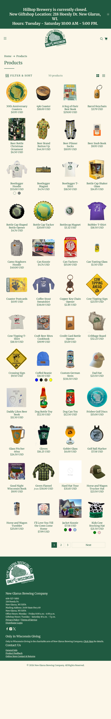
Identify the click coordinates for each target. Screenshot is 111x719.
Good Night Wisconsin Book (16, 487)
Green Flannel (43, 485)
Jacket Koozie (70, 522)
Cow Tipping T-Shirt (17, 337)
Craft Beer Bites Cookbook (43, 337)
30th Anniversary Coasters (16, 108)
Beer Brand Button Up (43, 145)
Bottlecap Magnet (70, 224)
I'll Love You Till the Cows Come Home (43, 525)
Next (88, 545)
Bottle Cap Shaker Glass (97, 185)
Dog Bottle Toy (43, 411)
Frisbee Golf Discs (97, 411)
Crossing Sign (17, 373)
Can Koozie (43, 261)
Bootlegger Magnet (43, 185)
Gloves (44, 448)
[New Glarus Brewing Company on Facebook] (7, 629)
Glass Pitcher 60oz (17, 450)
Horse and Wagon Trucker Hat (97, 487)
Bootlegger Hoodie (16, 185)
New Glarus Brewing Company (49, 665)
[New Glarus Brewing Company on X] (14, 629)
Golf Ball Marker (97, 448)
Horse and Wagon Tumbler (17, 524)
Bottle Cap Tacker (43, 224)
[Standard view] (98, 76)
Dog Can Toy (70, 411)
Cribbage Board (97, 335)
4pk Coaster (44, 106)
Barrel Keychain (97, 106)
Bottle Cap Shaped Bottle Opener (16, 226)
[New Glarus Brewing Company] (55, 39)
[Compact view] (104, 76)
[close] (108, 14)
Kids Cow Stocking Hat (97, 524)
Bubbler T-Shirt (97, 224)
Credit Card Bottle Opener (70, 337)
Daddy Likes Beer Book (17, 413)
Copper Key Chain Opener (70, 300)
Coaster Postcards (16, 298)
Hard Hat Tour (70, 485)
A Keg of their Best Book (70, 108)
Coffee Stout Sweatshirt (43, 300)
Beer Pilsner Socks (70, 145)
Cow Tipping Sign (97, 298)
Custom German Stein (70, 374)
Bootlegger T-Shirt (70, 185)
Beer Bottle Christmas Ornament (16, 146)
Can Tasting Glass (97, 261)
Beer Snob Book (97, 143)
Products (21, 56)
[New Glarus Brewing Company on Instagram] (10, 629)
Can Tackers (70, 261)
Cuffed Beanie (44, 373)
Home (7, 56)
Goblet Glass (70, 448)
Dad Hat (97, 373)
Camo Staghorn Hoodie (17, 263)
